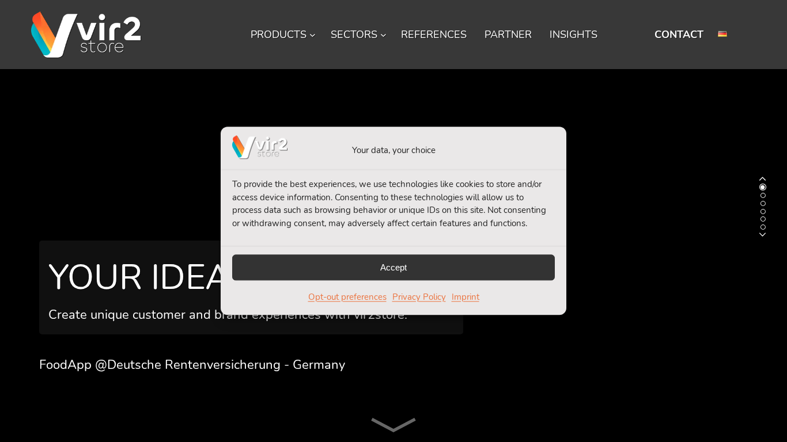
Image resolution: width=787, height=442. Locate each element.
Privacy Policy (419, 297)
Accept (393, 267)
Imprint (465, 297)
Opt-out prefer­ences (347, 297)
